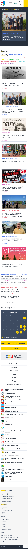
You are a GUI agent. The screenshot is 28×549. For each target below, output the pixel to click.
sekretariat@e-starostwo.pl (6, 541)
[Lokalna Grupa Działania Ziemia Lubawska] (2, 469)
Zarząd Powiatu (5, 494)
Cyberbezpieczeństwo (10, 393)
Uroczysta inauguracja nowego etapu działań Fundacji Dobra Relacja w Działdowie (14, 277)
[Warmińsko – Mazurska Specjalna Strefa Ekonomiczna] (2, 431)
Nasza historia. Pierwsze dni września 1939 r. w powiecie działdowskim (13, 84)
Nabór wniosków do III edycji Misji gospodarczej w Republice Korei (10, 290)
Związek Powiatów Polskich (11, 438)
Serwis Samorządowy (9, 441)
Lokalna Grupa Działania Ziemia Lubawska (14, 469)
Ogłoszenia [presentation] (21, 57)
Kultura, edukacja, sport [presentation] (15, 54)
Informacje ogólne (6, 493)
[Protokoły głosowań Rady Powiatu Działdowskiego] (2, 397)
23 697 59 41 (15, 540)
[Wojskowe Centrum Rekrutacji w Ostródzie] (2, 421)
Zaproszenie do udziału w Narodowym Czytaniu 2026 (14, 36)
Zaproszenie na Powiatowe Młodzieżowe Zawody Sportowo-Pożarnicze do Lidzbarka (13, 188)
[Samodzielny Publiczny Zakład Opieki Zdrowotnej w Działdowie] (2, 473)
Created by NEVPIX (23, 546)
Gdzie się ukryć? (8, 424)
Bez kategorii (9, 262)
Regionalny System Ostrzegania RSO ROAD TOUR (14, 390)
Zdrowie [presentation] (12, 63)
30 (24, 329)
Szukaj (26, 3)
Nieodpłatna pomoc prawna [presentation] (8, 57)
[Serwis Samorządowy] (2, 442)
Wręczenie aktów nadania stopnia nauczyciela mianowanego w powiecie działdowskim (13, 111)
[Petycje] (2, 404)
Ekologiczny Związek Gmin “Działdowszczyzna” (15, 448)
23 (24, 326)
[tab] (5, 55)
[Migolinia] (15, 3)
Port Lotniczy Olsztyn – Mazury (12, 428)
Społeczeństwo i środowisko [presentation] (8, 61)
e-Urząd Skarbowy (9, 417)
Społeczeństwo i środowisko (12, 81)
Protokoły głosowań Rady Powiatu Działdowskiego (12, 397)
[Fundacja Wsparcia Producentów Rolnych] (2, 414)
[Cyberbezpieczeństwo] (2, 393)
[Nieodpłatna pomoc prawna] (2, 435)
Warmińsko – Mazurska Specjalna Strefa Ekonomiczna (14, 431)
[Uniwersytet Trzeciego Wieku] (2, 445)
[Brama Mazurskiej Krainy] (2, 466)
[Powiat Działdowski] (3, 3)
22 (21, 326)
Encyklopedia (14, 356)
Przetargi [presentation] (3, 59)
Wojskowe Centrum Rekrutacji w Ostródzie (14, 421)
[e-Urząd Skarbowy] (2, 417)
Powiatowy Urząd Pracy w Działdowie (13, 462)
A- (19, 1)
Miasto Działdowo (14, 364)
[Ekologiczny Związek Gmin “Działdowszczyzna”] (2, 448)
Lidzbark (14, 374)
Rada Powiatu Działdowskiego (8, 496)
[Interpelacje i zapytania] (2, 407)
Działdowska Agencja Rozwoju (12, 455)
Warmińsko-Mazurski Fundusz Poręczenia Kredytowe (14, 459)
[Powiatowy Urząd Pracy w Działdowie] (2, 462)
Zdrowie (3, 512)
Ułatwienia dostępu (21, 5)
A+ (21, 2)
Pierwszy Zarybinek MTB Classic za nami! (13, 161)
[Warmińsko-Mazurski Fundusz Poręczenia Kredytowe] (2, 459)
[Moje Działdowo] (2, 476)
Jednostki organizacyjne (7, 498)
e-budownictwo (8, 479)
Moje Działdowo (8, 476)
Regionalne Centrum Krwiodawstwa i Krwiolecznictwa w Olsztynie (13, 410)
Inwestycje (14, 349)
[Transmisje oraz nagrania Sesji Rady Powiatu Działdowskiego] (2, 400)
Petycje (6, 403)
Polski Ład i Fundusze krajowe (14, 343)
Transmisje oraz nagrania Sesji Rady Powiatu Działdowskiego (15, 400)
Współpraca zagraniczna (7, 501)
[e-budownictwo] (2, 480)
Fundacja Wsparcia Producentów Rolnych (14, 414)
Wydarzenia (9, 33)
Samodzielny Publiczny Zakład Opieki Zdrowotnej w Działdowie (13, 473)
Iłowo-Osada (14, 371)
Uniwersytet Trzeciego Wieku (11, 445)
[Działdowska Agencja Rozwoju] (2, 455)
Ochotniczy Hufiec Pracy (10, 452)
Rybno (14, 381)
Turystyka (4, 508)
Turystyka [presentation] (22, 61)
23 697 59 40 (6, 540)
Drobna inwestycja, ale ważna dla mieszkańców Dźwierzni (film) (11, 297)
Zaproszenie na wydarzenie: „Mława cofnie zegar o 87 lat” (13, 283)
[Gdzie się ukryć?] (2, 424)
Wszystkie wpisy (9, 303)
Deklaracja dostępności (14, 384)
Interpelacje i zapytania (10, 407)
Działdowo (14, 367)
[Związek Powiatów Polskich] (2, 438)
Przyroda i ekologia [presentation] (14, 59)
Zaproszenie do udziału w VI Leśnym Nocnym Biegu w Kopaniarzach (12, 265)
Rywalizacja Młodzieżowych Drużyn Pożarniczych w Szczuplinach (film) (12, 239)
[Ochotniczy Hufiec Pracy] (2, 452)
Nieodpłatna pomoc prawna (11, 435)
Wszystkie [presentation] (4, 54)
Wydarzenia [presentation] (4, 63)
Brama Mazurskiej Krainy (10, 466)
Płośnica (14, 377)
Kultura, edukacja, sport (12, 106)
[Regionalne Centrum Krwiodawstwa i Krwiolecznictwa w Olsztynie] (2, 410)
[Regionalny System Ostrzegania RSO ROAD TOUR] (2, 390)
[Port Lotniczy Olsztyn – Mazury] (2, 428)
